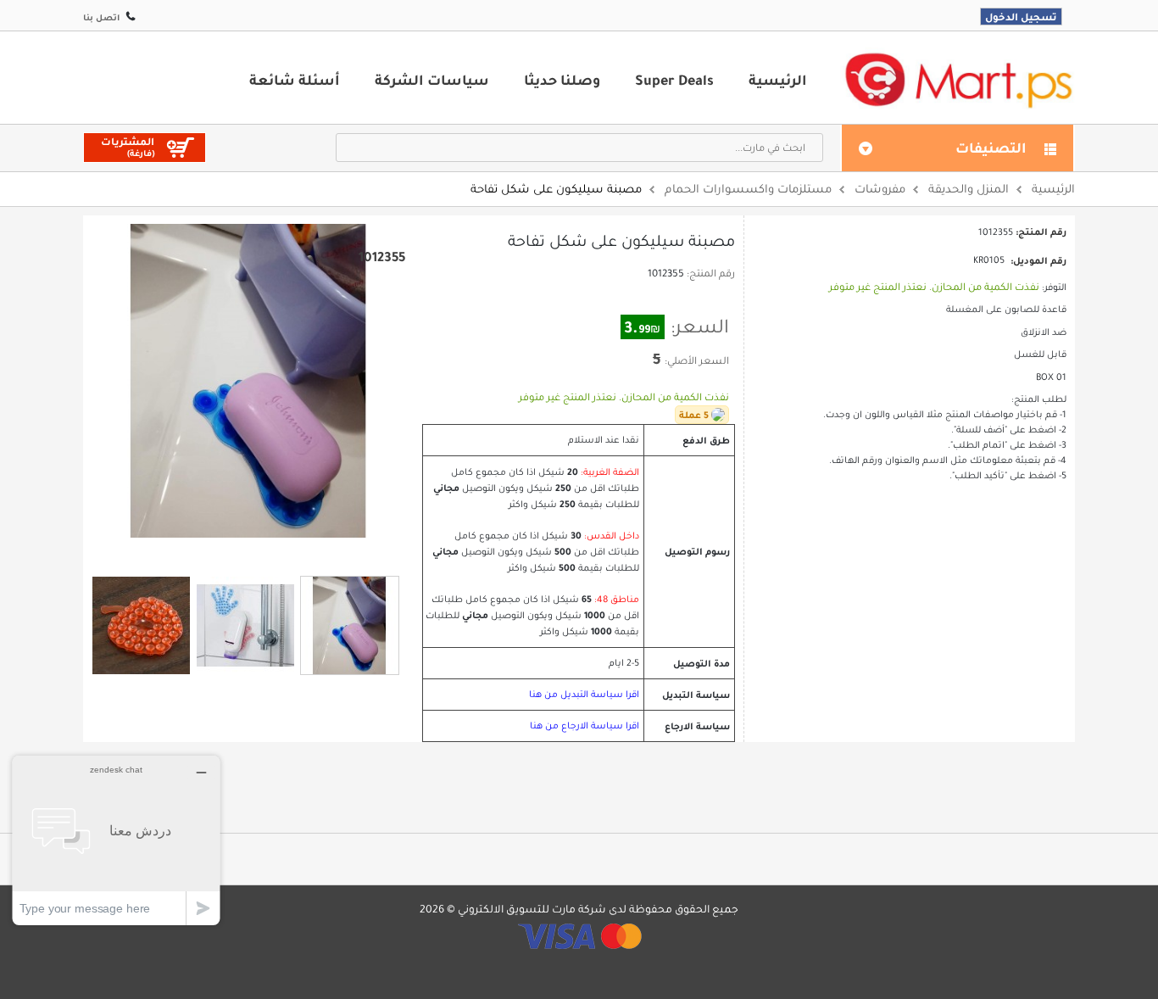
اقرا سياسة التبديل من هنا (584, 694)
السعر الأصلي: (697, 360)
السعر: (700, 326)
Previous (227, 552)
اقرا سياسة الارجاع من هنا (584, 725)
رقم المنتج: (711, 273)
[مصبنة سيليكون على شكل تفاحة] (141, 625)
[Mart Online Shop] (958, 79)
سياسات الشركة (432, 80)
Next (269, 553)
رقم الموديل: (1038, 260)
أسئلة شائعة (294, 80)
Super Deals (674, 80)
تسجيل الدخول (1021, 16)
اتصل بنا (101, 17)
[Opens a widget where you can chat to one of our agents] (116, 840)
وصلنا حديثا (562, 80)
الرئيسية (778, 80)
